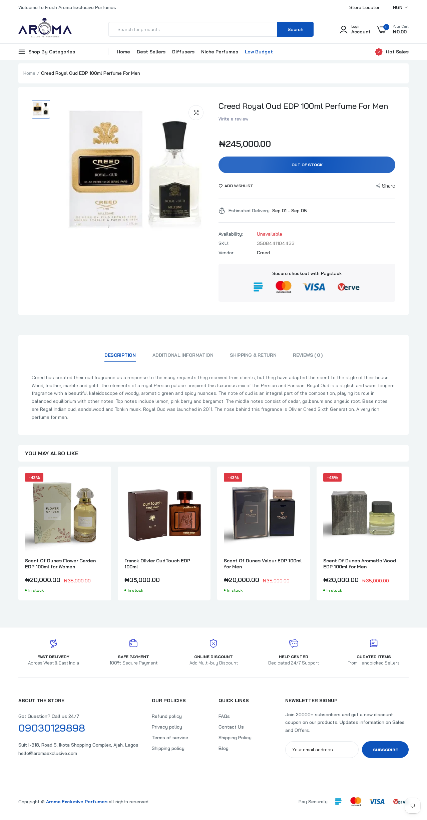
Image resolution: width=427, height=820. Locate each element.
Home (123, 52)
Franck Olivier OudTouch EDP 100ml (157, 564)
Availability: (231, 234)
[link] (98, 484)
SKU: (224, 243)
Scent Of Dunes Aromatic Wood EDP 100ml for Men (359, 564)
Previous (18, 536)
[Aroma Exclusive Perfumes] (45, 29)
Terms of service (170, 738)
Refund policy (167, 716)
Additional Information (183, 355)
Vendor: (227, 253)
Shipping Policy (235, 738)
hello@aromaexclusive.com (47, 753)
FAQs (224, 716)
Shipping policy (168, 748)
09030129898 (51, 728)
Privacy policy (167, 727)
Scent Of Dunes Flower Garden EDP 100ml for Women (60, 564)
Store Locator (364, 7)
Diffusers (183, 52)
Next (408, 536)
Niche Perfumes (219, 52)
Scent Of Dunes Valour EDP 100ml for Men (263, 564)
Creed (263, 253)
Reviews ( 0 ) (308, 355)
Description (119, 355)
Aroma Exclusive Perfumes (76, 802)
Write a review (234, 118)
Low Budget (259, 52)
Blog (224, 748)
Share (388, 186)
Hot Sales (397, 51)
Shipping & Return (253, 355)
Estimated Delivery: (250, 211)
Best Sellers (151, 52)
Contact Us (231, 727)
